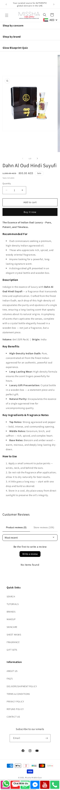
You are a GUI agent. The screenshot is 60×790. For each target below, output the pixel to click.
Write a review (30, 554)
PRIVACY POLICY (15, 701)
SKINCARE (12, 627)
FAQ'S (10, 678)
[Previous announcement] (6, 4)
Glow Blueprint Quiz (15, 48)
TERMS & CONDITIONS (18, 693)
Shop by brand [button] (12, 36)
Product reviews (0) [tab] (16, 527)
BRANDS (11, 611)
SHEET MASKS (14, 634)
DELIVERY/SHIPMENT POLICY (22, 686)
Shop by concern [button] (13, 25)
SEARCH (11, 596)
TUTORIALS (12, 604)
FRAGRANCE (13, 642)
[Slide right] (37, 158)
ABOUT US (12, 671)
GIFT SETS (12, 649)
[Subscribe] (46, 738)
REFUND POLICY (15, 709)
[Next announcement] (54, 4)
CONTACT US (13, 716)
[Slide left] (22, 158)
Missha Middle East (33, 777)
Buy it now (30, 212)
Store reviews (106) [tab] (44, 527)
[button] (6, 15)
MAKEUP (11, 619)
